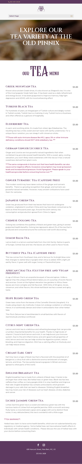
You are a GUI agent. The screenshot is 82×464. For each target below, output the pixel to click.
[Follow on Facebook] (38, 445)
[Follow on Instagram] (43, 445)
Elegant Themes (37, 461)
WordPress (53, 461)
